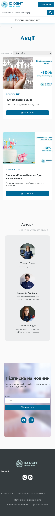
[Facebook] (23, 420)
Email (7, 397)
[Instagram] (31, 420)
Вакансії (5, 471)
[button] (1, 20)
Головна (3, 27)
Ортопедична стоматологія (27, 20)
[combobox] (23, 12)
